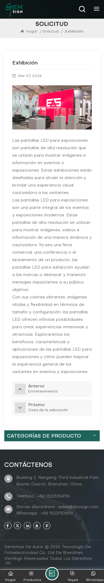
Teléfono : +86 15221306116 (43, 496)
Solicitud (51, 31)
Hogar (31, 31)
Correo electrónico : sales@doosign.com (57, 507)
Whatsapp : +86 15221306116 (44, 513)
